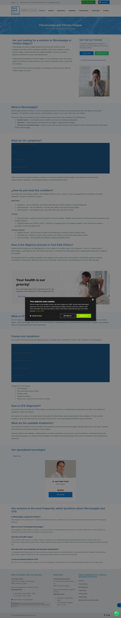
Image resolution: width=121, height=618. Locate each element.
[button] (36, 316)
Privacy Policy (40, 311)
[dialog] (60, 309)
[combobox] (93, 299)
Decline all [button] (68, 316)
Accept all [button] (84, 316)
